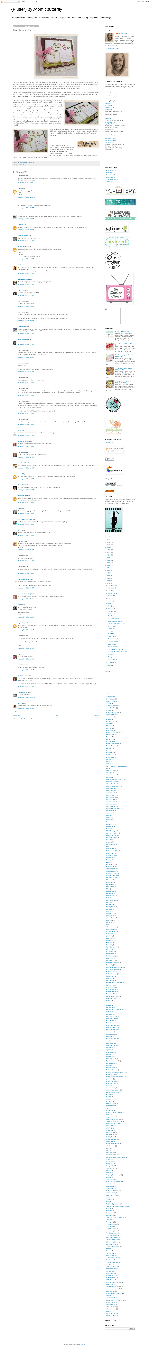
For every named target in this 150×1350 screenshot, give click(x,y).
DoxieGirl (20, 541)
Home (57, 715)
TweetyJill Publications (113, 1266)
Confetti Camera (111, 797)
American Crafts (111, 714)
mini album (109, 1014)
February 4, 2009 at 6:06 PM (26, 479)
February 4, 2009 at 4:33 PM (26, 395)
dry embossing (110, 855)
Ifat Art (20, 605)
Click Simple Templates (113, 786)
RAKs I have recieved (112, 1092)
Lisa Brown (21, 485)
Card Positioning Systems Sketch (116, 766)
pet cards (109, 1065)
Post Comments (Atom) (27, 719)
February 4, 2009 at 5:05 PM (26, 435)
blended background (112, 744)
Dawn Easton (22, 326)
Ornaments (109, 1054)
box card (108, 750)
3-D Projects (110, 699)
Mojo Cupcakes (112, 629)
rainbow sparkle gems (112, 1090)
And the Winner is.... (114, 646)
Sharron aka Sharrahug (25, 519)
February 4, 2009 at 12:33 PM (26, 208)
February (111, 611)
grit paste (109, 936)
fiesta (107, 898)
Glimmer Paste (110, 927)
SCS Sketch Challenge (113, 1119)
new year (109, 1036)
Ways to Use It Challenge (113, 1293)
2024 (108, 545)
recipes (108, 1097)
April (109, 606)
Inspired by (109, 965)
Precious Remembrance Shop (115, 1076)
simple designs (110, 1141)
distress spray (110, 853)
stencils (108, 1173)
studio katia (109, 1184)
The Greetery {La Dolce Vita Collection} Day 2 (123, 382)
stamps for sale (110, 1168)
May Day (109, 1005)
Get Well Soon (112, 634)
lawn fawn (109, 978)
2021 (108, 552)
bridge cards (110, 757)
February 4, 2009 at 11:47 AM (26, 182)
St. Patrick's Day (111, 1161)
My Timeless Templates (113, 1030)
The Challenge (110, 1226)
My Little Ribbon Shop (112, 1027)
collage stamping (111, 788)
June (109, 601)
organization (110, 1052)
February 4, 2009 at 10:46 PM (26, 588)
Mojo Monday (110, 1021)
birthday (108, 739)
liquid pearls (110, 985)
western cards (110, 1304)
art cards (108, 719)
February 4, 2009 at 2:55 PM (26, 306)
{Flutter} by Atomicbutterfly (36, 9)
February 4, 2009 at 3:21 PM (26, 357)
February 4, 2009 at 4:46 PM (26, 424)
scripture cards (110, 1117)
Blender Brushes (111, 746)
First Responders (111, 900)
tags (107, 1202)
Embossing (109, 866)
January (110, 663)
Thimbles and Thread (112, 96)
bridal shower (110, 755)
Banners (108, 737)
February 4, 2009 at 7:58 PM (26, 513)
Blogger (83, 1345)
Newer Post (16, 715)
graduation (109, 933)
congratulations (111, 802)
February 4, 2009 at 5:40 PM (26, 468)
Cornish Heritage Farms (113, 808)
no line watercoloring (112, 1038)
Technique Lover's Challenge (115, 1217)
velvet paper (110, 1273)
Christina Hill (22, 463)
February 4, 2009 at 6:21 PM (26, 490)
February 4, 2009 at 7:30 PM (26, 502)
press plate (109, 1079)
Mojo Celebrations (113, 618)
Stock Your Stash (111, 1179)
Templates (109, 1219)
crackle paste (110, 819)
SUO (107, 1197)
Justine (20, 265)
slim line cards (110, 1146)
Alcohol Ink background (113, 706)
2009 (108, 583)
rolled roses (109, 1110)
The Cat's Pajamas (111, 1224)
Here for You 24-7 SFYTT (115, 649)
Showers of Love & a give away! (117, 652)
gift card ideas (110, 918)
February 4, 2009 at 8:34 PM (26, 550)
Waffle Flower (110, 1280)
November (111, 588)
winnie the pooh (111, 1309)
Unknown (20, 225)
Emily (19, 508)
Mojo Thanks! (112, 644)
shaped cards (110, 1135)
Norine (20, 188)
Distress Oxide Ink (111, 851)
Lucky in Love (112, 626)
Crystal (20, 654)
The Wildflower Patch (112, 1240)
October (110, 590)
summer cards (110, 1193)
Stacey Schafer (22, 692)
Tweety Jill (109, 181)
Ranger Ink (109, 1094)
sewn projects (110, 1126)
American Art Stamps (112, 712)
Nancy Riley (21, 474)
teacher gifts (110, 1215)
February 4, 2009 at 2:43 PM (26, 273)
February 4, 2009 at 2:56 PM (26, 321)
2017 (108, 563)
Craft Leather (110, 822)
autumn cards (110, 721)
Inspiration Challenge (112, 962)
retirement (109, 1101)
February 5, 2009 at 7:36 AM (26, 648)
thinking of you (110, 1244)
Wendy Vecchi (110, 1302)
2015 (108, 568)
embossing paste (111, 871)
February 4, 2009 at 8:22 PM (26, 535)
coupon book (110, 813)
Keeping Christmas (112, 971)
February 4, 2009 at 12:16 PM (26, 197)
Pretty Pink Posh (111, 1081)
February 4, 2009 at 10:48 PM (26, 599)
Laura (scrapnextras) (24, 594)
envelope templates (112, 875)
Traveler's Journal (111, 1262)
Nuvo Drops (109, 1043)
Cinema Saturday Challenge (114, 779)
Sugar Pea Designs (112, 179)
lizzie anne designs (112, 987)
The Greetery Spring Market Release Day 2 (123, 355)
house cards (110, 954)
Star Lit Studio (110, 177)
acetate (108, 703)
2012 (108, 575)
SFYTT (108, 1128)
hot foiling (109, 951)
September (111, 593)
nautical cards (110, 1034)
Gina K (108, 924)
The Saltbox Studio (112, 1233)
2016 (108, 565)
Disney (108, 846)
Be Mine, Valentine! (113, 639)
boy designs (110, 752)
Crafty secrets (110, 824)
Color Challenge (111, 790)
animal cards (110, 717)
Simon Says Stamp (112, 175)
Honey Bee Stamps (110, 138)
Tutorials (108, 1264)
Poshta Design (110, 1074)
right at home (110, 1108)
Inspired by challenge (112, 969)
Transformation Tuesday (113, 1257)
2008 (108, 666)
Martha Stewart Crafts (112, 996)
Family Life (109, 882)
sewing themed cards (112, 1123)
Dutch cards (109, 858)
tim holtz (108, 1249)
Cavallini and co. (111, 775)
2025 (108, 542)
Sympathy (109, 1199)
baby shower (110, 730)
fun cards (109, 909)
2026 (108, 539)
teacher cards (110, 1210)
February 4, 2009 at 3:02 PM (26, 333)
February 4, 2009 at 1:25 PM (26, 219)
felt (107, 889)
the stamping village (112, 1237)
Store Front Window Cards (114, 1181)
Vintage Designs (111, 1278)
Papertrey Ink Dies (111, 1061)
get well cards (110, 916)
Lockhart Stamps (111, 989)
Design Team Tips (111, 835)
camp (108, 761)
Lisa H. (20, 703)
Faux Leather (110, 887)
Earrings (108, 860)
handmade (109, 940)
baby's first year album (113, 732)
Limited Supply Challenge (114, 983)
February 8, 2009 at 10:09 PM (26, 697)
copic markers (110, 806)
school (108, 1114)
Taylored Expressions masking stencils (117, 1206)
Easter (108, 862)
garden (108, 911)
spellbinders (110, 1152)
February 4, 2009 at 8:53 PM (26, 560)
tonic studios (110, 1255)
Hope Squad (110, 949)
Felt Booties (109, 893)
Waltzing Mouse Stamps (113, 1282)
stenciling (109, 1170)
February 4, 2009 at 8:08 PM (26, 524)
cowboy (108, 815)
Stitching (108, 1177)
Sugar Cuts (109, 1186)
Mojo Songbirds (112, 659)
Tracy (19, 430)
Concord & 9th (109, 142)
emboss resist (110, 864)
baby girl (108, 728)
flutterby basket (110, 907)
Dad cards (109, 828)
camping (108, 764)
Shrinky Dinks (110, 1137)
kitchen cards (110, 976)
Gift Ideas (109, 922)
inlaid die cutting (111, 960)
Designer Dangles (111, 837)
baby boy (109, 726)
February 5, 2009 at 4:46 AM (26, 630)
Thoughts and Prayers (114, 657)
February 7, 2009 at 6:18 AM (26, 670)
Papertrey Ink (109, 103)
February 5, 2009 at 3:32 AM (26, 617)
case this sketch (111, 770)
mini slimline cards (111, 1016)
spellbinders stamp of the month (115, 1157)
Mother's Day (110, 1023)
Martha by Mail (110, 994)
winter (108, 1311)
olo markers (109, 1047)
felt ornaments (110, 895)
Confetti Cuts (110, 799)
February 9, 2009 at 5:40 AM (26, 708)
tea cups (108, 1208)
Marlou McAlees (23, 339)
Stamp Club (109, 1164)
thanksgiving (110, 1222)
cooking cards (110, 804)
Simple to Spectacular (112, 1144)
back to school (110, 735)
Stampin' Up (21, 164)
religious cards (110, 1099)
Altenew (108, 710)
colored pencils (110, 793)
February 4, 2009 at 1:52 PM (26, 240)
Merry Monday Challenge (113, 1009)
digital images (110, 844)
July (109, 598)
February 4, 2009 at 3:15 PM (26, 344)
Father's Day (110, 884)
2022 (108, 550)
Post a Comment (20, 712)
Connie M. (21, 452)
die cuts (108, 840)
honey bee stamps (111, 947)
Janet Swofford (22, 495)
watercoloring (110, 1291)
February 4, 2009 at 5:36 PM (26, 457)
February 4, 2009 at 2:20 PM (26, 259)
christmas (109, 777)
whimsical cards (111, 1307)
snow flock (109, 1150)
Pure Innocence (111, 1083)
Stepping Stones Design (113, 1175)
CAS (107, 768)
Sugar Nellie (110, 1188)
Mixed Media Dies (111, 1018)
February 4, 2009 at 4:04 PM (26, 382)
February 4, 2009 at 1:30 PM (26, 230)
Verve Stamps (110, 1275)
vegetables (109, 1271)
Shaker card (110, 1130)
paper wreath (110, 1056)
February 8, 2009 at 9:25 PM (26, 686)
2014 (108, 570)
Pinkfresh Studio (109, 107)
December (111, 585)
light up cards (110, 980)
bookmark (109, 748)
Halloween (109, 938)
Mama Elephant (111, 992)
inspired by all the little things (115, 967)
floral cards (109, 902)
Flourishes (109, 904)
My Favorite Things (112, 1025)
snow (107, 1148)
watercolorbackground (113, 1289)
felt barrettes (110, 891)
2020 (108, 555)
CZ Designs (109, 826)
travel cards (109, 1260)
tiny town (109, 1251)
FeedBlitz (121, 485)
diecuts (108, 842)
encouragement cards (112, 873)
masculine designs (111, 998)
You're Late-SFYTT (113, 613)
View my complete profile (112, 48)
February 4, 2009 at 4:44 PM (26, 413)
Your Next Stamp (111, 1316)
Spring (108, 1159)
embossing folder (111, 869)
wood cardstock (111, 1313)
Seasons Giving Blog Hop (114, 1121)
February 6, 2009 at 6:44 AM (26, 659)
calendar (109, 759)
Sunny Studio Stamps (112, 1195)
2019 (108, 557)
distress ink (109, 849)
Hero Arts (109, 945)
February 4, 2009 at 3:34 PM (26, 371)
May (109, 603)
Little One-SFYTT (113, 636)
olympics (109, 1050)
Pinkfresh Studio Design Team (115, 1072)
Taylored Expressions (111, 140)
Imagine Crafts (110, 956)
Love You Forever (113, 641)
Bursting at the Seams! (122, 332)
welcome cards (110, 1298)
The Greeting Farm (111, 1231)
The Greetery (108, 109)
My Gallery (109, 442)
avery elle (109, 723)
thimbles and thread (112, 1242)
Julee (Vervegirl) (23, 441)
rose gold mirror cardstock (114, 1112)
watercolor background (113, 1287)
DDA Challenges (111, 831)
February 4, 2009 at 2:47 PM (26, 284)
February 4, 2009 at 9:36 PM (26, 573)
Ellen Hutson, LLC (111, 170)
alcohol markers (111, 708)
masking (108, 1001)
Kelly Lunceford (122, 33)
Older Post (96, 715)
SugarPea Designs (110, 124)
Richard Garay (110, 1105)
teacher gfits (110, 1213)
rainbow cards (110, 1088)
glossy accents (110, 929)
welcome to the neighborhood (115, 1300)
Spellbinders (108, 118)
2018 (108, 560)
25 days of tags (110, 697)
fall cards (109, 880)
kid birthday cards (111, 974)
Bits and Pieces (111, 741)
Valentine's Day (111, 1269)
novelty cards (110, 1041)
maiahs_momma (23, 246)
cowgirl (108, 817)
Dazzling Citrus (112, 616)
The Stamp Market (111, 1235)
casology (109, 773)
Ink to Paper (108, 105)
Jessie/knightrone (23, 279)
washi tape (109, 1284)
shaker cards (110, 1132)
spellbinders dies (111, 1155)
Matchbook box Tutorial (115, 621)
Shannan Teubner (23, 235)
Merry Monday (110, 1007)
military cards (110, 1012)
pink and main (110, 1067)
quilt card (109, 1085)
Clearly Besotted (111, 784)
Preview (107, 485)
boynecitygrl (21, 623)
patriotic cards (110, 1063)
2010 (108, 580)
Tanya (19, 530)
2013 (108, 573)
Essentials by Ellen (112, 878)
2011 (108, 578)
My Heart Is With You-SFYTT (116, 623)
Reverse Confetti (110, 122)
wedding (108, 1295)
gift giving (109, 920)
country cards (110, 810)
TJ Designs (109, 1253)
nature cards (110, 1032)
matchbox (109, 1003)
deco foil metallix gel (112, 833)
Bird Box (110, 631)
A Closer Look (110, 701)
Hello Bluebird (110, 942)
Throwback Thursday (112, 1246)
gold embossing (111, 931)
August (110, 596)
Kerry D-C (21, 290)
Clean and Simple (111, 781)
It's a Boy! (111, 654)
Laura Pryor (21, 214)
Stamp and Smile (23, 676)
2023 (108, 547)
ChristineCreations (23, 579)
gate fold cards (110, 913)
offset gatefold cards (112, 1045)
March (110, 608)
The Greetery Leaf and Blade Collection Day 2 (124, 368)
